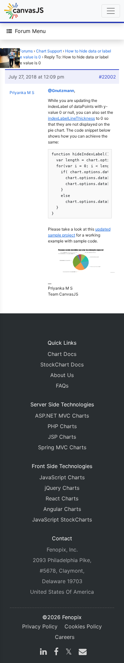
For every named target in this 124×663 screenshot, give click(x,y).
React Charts (62, 498)
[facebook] (56, 652)
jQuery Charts (62, 488)
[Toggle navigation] (111, 10)
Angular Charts (62, 509)
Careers (64, 637)
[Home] (24, 11)
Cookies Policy (83, 626)
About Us (62, 375)
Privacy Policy (40, 626)
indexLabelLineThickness (71, 118)
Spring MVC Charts (62, 447)
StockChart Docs (62, 364)
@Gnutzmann (61, 90)
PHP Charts (62, 426)
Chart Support (49, 50)
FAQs (62, 385)
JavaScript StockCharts (62, 519)
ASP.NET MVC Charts (62, 415)
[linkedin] (43, 652)
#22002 (107, 76)
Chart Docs (62, 354)
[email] (81, 652)
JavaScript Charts (62, 477)
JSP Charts (62, 436)
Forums (26, 50)
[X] (68, 652)
